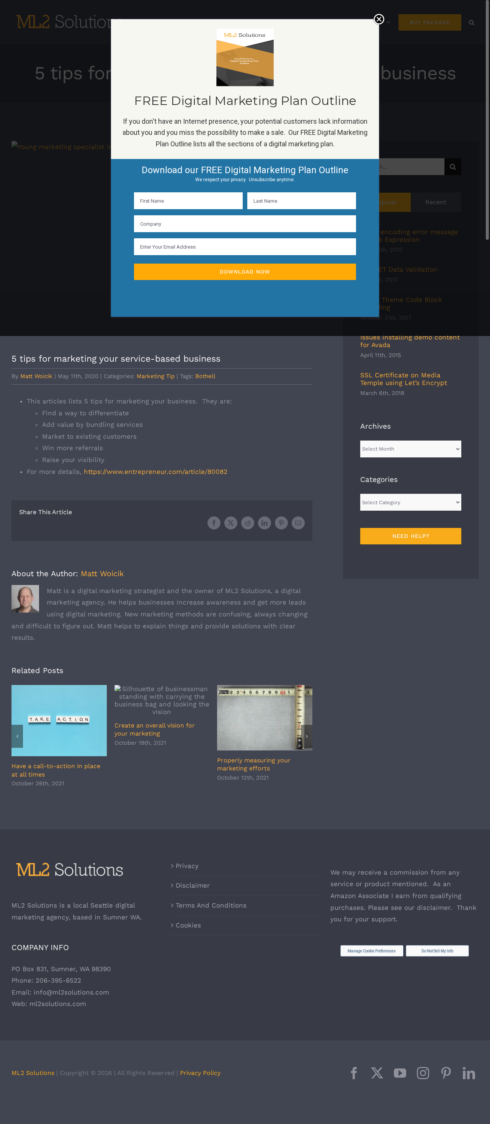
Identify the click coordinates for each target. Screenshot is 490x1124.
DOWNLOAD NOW (245, 272)
